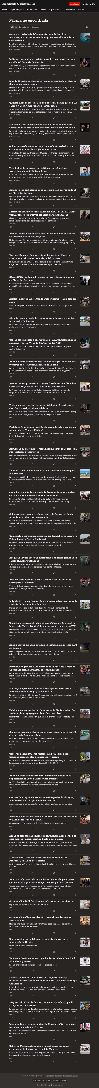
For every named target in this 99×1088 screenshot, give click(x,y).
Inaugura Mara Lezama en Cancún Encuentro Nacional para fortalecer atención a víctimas (42, 1026)
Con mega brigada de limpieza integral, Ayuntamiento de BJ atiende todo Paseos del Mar (43, 733)
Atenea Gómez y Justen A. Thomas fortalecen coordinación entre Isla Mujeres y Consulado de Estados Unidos (42, 385)
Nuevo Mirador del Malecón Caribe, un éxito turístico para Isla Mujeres (42, 472)
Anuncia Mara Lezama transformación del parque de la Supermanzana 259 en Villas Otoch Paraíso (40, 777)
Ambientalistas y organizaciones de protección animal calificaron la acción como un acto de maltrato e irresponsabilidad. (42, 66)
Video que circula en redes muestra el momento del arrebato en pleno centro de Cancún (40, 347)
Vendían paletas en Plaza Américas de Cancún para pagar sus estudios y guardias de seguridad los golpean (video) (41, 881)
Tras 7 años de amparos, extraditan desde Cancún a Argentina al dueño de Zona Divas (38, 170)
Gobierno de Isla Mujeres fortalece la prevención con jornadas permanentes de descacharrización (39, 755)
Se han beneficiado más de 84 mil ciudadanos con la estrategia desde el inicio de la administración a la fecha (41, 434)
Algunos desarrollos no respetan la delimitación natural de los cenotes (40, 804)
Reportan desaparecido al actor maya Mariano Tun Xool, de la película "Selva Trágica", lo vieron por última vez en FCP (42, 625)
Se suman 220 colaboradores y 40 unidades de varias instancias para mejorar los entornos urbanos (40, 325)
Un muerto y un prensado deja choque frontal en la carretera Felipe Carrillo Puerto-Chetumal (43, 537)
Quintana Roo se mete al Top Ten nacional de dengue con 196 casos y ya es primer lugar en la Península (43, 104)
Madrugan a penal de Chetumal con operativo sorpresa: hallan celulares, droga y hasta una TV (40, 690)
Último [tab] (14, 27)
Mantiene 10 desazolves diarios (23, 945)
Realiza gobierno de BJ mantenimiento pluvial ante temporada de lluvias (38, 941)
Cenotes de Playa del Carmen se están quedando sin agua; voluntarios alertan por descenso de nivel (41, 799)
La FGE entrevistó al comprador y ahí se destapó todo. (33, 964)
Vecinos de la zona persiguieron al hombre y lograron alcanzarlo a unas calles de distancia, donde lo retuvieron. (41, 587)
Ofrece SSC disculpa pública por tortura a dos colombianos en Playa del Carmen (41, 279)
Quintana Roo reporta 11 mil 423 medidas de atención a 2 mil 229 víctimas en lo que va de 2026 (42, 1031)
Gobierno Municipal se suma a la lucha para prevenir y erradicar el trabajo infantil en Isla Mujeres (40, 1047)
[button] (4, 9)
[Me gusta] (11, 52)
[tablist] (24, 27)
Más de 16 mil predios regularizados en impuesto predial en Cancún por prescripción (43, 82)
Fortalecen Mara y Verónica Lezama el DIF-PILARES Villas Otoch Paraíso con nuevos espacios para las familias (42, 213)
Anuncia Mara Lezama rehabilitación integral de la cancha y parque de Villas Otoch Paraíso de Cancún (42, 363)
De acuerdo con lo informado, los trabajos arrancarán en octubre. (38, 823)
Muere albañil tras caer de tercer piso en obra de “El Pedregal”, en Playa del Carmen (38, 859)
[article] (49, 43)
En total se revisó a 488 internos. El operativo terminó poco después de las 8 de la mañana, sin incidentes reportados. (43, 696)
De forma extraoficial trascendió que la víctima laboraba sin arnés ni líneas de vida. (42, 865)
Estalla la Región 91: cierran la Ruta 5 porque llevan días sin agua (42, 300)
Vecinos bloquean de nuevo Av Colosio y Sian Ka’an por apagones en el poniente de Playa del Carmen (40, 257)
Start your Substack (42, 1080)
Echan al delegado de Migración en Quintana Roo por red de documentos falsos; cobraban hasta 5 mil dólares (42, 837)
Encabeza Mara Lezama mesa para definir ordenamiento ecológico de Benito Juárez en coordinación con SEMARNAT (43, 126)
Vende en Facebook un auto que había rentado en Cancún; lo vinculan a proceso (42, 960)
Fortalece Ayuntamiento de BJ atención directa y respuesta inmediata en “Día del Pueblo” (42, 428)
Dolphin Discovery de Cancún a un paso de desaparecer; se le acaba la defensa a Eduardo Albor (43, 603)
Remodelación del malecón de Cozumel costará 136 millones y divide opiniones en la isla (43, 818)
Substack (39, 1085)
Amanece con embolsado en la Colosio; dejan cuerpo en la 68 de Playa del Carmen (42, 191)
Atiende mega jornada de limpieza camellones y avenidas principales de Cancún (42, 320)
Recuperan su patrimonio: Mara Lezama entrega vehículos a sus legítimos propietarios (43, 450)
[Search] (87, 27)
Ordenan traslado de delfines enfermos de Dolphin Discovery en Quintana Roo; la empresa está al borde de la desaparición (41, 37)
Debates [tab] (35, 27)
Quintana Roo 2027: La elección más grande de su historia (41, 901)
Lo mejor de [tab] (24, 27)
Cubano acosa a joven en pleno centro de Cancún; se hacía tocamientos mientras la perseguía (41, 516)
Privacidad (50, 1076)
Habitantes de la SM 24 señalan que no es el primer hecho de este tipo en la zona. (42, 718)
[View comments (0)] (32, 52)
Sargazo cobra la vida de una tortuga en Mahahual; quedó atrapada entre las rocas (41, 1004)
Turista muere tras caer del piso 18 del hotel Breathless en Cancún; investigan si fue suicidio (41, 407)
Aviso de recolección (70, 1076)
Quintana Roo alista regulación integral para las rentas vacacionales (40, 919)
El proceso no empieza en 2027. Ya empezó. (28, 904)
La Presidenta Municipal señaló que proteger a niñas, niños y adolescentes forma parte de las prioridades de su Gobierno (42, 1053)
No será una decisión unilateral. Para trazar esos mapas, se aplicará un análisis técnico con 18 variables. (40, 925)
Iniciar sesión (88, 4)
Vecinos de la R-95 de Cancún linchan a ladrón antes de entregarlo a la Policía (40, 581)
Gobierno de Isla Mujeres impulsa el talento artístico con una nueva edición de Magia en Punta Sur (41, 148)
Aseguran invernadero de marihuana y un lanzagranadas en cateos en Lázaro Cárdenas (43, 559)
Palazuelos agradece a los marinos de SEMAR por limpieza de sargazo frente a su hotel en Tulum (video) (42, 668)
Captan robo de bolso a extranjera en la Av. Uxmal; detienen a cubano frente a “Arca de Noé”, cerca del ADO (42, 341)
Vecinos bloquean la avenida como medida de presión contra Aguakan (40, 305)
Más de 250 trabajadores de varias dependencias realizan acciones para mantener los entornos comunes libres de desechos (41, 739)
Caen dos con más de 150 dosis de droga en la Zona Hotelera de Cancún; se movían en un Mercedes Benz (42, 494)
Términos (58, 1076)
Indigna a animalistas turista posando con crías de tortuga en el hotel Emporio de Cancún (42, 61)
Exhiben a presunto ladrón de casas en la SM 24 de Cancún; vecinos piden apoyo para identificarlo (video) (42, 712)
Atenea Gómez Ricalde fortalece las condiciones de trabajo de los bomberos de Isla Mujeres (42, 235)
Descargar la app (59, 1080)
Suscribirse (74, 4)
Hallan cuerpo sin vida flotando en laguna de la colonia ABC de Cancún (43, 646)
